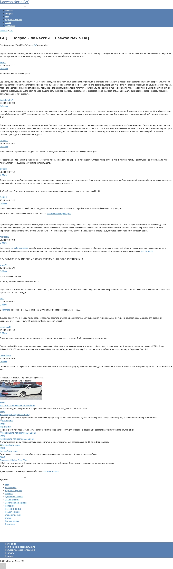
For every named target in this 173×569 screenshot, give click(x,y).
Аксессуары (10, 487)
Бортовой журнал (13, 19)
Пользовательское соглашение (20, 550)
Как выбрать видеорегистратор (15, 414)
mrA (2, 298)
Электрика (10, 25)
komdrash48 (5, 327)
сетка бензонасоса (19, 248)
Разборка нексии (13, 509)
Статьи (8, 22)
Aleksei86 (4, 237)
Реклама (9, 556)
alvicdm (3, 169)
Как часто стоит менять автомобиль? (17, 405)
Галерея (9, 13)
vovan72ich (5, 265)
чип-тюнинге (147, 251)
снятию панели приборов (59, 213)
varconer (4, 140)
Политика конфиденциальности (20, 547)
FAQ (7, 16)
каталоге (6, 310)
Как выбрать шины (9, 451)
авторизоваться (51, 471)
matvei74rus (5, 355)
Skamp (3, 62)
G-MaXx (3, 175)
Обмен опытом (12, 500)
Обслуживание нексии (15, 503)
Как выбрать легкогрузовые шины (17, 439)
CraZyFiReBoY (6, 100)
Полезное (9, 506)
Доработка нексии (14, 497)
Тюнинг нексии (12, 521)
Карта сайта (10, 544)
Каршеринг (5, 427)
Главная (9, 10)
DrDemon (4, 68)
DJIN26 (3, 197)
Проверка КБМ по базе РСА (13, 460)
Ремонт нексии (12, 512)
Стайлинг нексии (13, 515)
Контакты (9, 553)
